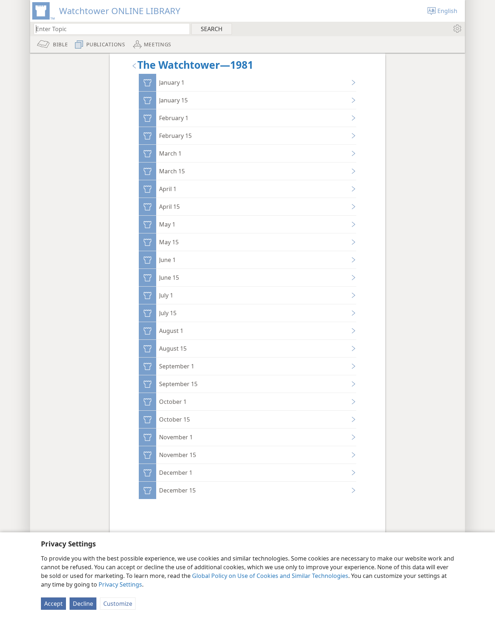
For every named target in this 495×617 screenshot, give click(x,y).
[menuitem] (456, 28)
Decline (83, 604)
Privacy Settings (120, 584)
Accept (53, 604)
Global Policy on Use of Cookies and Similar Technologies (270, 576)
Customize (117, 604)
